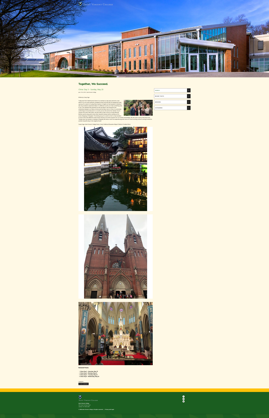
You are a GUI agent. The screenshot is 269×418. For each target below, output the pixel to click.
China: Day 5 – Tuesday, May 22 (88, 375)
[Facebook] (183, 396)
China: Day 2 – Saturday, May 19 (89, 371)
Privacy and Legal (109, 409)
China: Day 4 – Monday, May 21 (88, 373)
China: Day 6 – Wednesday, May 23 (89, 376)
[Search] (189, 90)
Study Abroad (83, 384)
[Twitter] (183, 399)
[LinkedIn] (183, 401)
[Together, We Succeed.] (134, 4)
